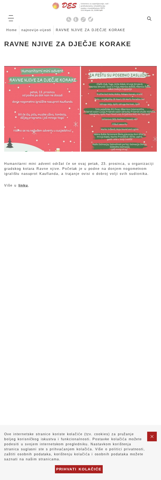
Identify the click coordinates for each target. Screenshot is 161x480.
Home (11, 30)
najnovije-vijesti (36, 30)
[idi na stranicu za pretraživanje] (149, 19)
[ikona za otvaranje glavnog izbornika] (11, 18)
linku (23, 185)
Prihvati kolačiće (78, 469)
